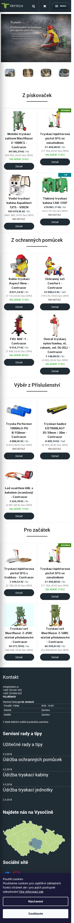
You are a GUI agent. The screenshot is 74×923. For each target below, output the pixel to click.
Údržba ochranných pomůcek (32, 759)
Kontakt (11, 677)
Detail (19, 166)
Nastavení (35, 901)
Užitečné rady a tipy (23, 744)
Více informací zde (31, 891)
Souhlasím (35, 913)
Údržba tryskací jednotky (28, 789)
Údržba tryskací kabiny (25, 774)
